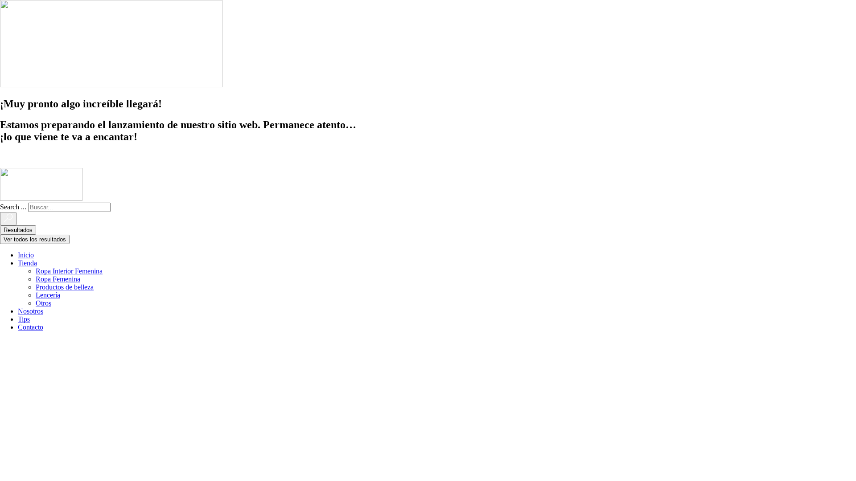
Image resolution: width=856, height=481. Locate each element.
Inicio (26, 255)
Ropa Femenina (58, 279)
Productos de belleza (65, 287)
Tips (24, 319)
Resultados (18, 230)
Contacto (30, 327)
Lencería (48, 295)
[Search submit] (8, 218)
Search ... (13, 207)
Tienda (27, 263)
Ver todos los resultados (35, 239)
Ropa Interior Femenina (69, 271)
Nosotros (30, 311)
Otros (43, 303)
